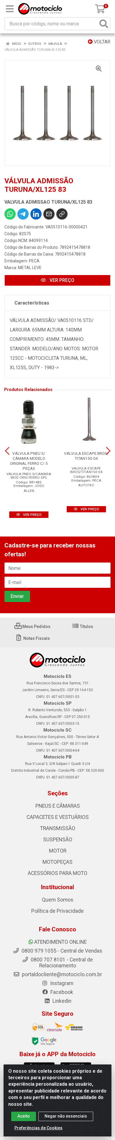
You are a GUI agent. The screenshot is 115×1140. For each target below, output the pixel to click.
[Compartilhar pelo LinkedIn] (36, 214)
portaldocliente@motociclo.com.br (61, 974)
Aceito (23, 1116)
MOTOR (57, 851)
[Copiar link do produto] (62, 214)
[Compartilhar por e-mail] (49, 214)
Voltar (101, 42)
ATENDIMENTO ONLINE (60, 942)
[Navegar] (7, 451)
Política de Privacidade (57, 911)
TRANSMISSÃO (57, 828)
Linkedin (61, 1001)
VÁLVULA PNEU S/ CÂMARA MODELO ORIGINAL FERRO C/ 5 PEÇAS (29, 461)
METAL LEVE (30, 267)
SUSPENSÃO (57, 840)
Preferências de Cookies (38, 1128)
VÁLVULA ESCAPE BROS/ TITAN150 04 (86, 456)
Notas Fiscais (36, 638)
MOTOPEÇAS (57, 862)
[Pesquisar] (104, 24)
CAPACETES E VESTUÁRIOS (58, 817)
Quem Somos (57, 900)
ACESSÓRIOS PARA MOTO (57, 873)
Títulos (86, 626)
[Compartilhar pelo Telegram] (23, 214)
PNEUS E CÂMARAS (57, 806)
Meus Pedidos (36, 626)
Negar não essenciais (66, 1116)
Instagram (61, 983)
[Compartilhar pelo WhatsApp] (10, 214)
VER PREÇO (61, 280)
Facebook (61, 992)
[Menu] (9, 9)
